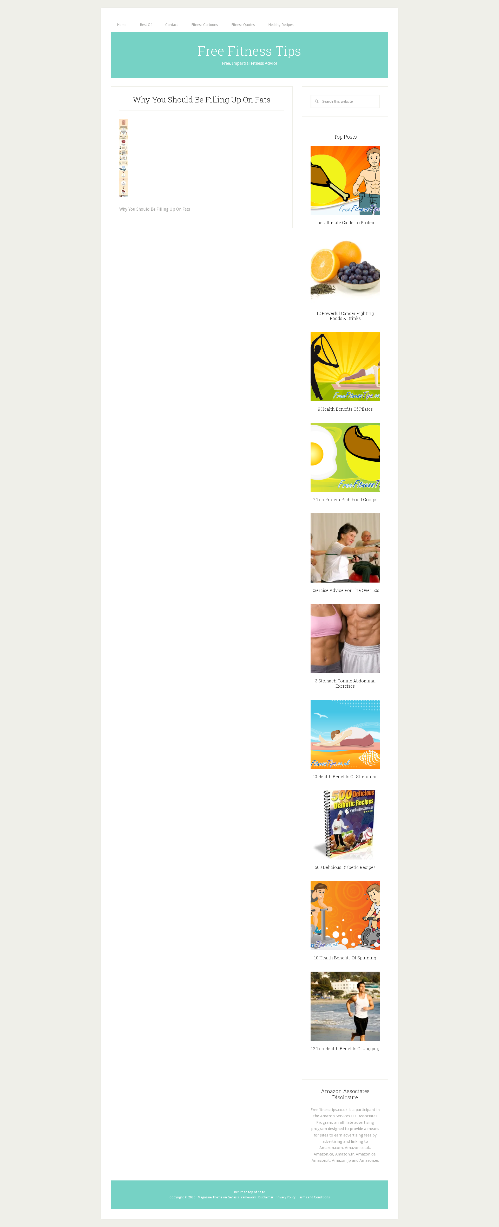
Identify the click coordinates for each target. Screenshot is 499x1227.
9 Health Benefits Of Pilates (345, 409)
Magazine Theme (210, 1197)
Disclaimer (265, 1197)
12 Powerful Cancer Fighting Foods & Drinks (345, 316)
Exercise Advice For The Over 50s (345, 590)
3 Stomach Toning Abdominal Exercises (345, 683)
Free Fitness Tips (249, 50)
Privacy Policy (286, 1197)
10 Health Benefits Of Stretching (345, 776)
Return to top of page (249, 1192)
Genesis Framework (242, 1197)
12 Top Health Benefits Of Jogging (345, 1048)
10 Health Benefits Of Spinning (345, 957)
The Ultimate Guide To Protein (345, 222)
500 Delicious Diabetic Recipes (345, 867)
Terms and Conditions (314, 1197)
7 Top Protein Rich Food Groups (345, 499)
